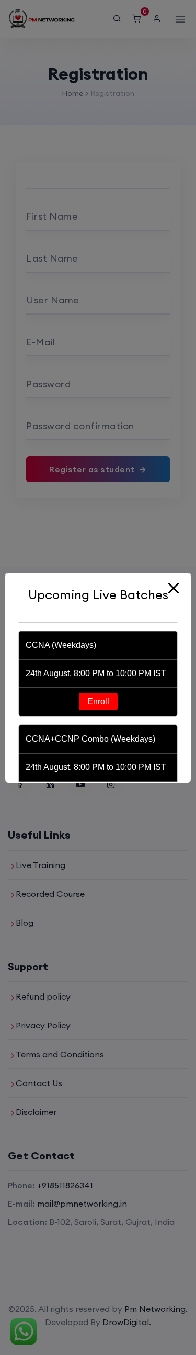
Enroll (98, 701)
